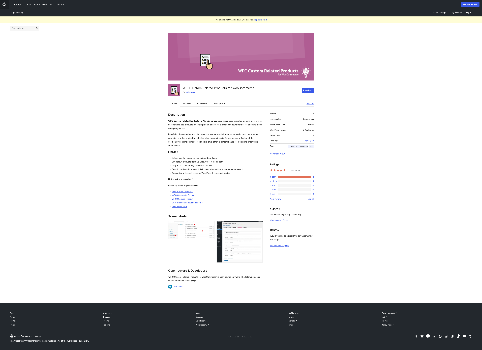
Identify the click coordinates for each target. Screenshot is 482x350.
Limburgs (37, 336)
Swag (292, 325)
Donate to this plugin (279, 245)
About (12, 313)
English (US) (309, 141)
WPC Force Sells (179, 206)
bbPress (386, 321)
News (12, 317)
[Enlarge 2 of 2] (259, 224)
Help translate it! (260, 20)
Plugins (106, 321)
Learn (198, 313)
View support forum (279, 220)
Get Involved (294, 313)
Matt (384, 317)
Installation (202, 103)
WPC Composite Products (184, 195)
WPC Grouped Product (182, 199)
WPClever (190, 92)
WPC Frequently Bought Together (187, 202)
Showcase (107, 313)
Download (307, 90)
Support (310, 103)
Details (174, 103)
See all (311, 199)
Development (219, 103)
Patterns (106, 325)
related (291, 146)
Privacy (13, 325)
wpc (311, 146)
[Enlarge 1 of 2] (211, 224)
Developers (201, 321)
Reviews (187, 103)
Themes (106, 317)
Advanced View (277, 153)
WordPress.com (389, 313)
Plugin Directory (16, 13)
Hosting (13, 321)
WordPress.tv (202, 325)
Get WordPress (470, 4)
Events (291, 317)
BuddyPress (388, 325)
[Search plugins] (36, 28)
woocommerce (302, 146)
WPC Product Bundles (182, 191)
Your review (275, 199)
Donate (293, 321)
